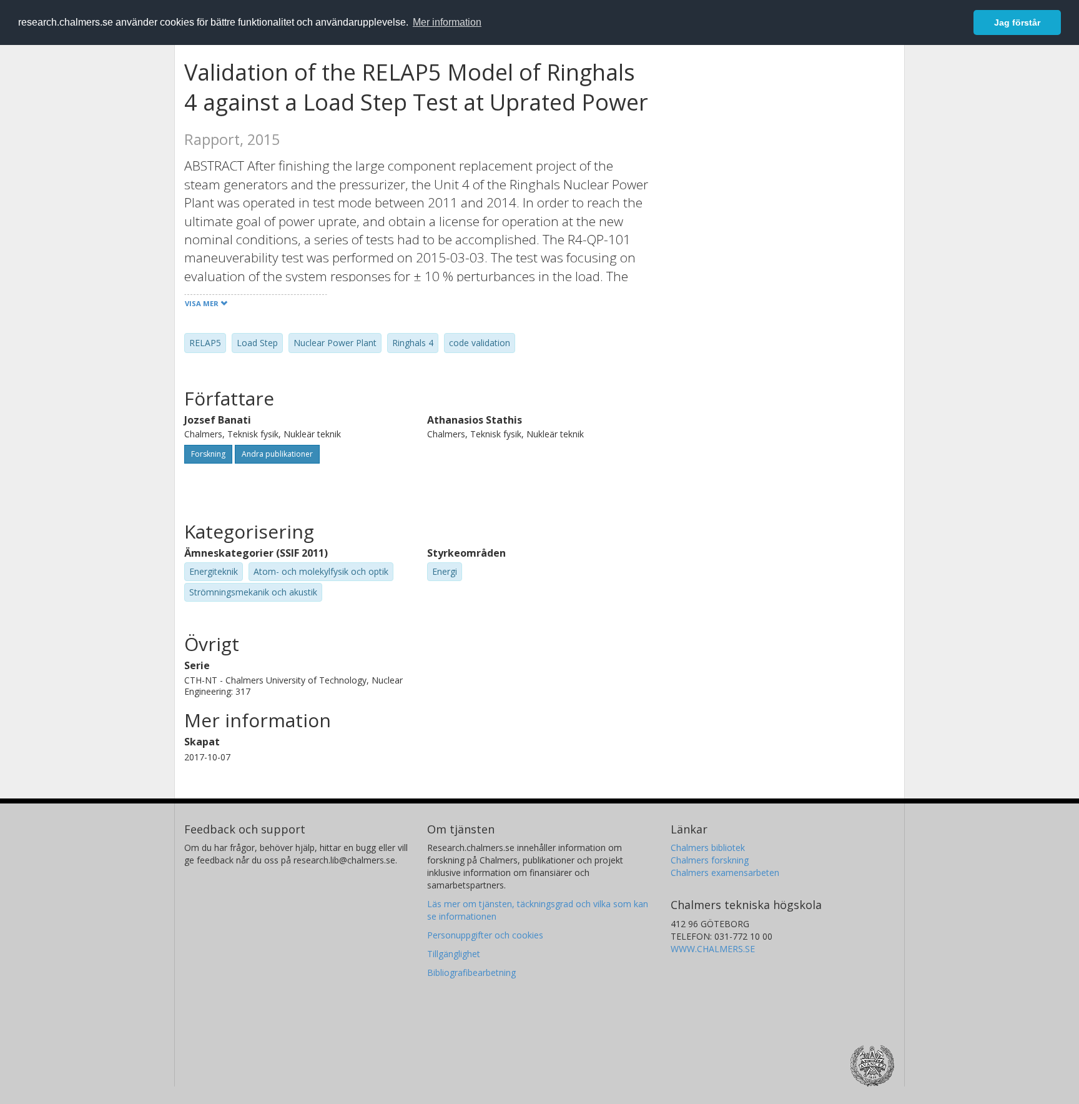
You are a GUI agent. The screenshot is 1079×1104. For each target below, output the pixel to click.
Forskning (208, 454)
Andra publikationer (277, 454)
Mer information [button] (447, 22)
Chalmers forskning (710, 860)
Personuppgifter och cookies (485, 935)
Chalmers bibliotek (708, 847)
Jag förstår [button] (1017, 22)
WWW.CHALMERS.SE (713, 949)
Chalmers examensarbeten (725, 872)
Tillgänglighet (453, 954)
